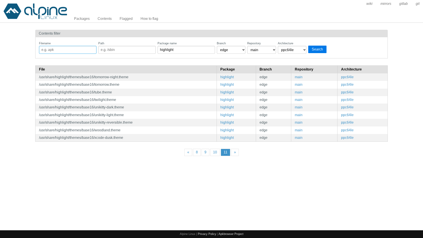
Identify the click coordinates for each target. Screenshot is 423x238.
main (298, 77)
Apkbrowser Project (231, 234)
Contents (105, 18)
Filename (45, 43)
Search (317, 49)
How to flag (149, 18)
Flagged (126, 18)
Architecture (285, 43)
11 (225, 152)
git (417, 4)
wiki (369, 4)
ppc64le (347, 77)
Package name (167, 43)
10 (215, 152)
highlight (227, 77)
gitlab (403, 4)
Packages (82, 18)
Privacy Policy (207, 234)
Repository (254, 43)
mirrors (385, 4)
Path (101, 43)
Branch (221, 43)
